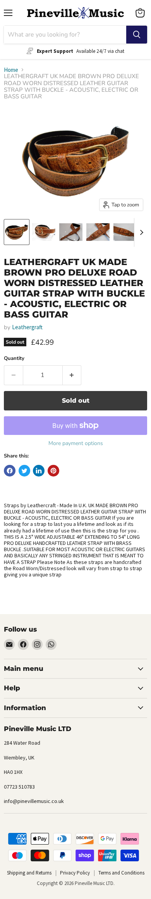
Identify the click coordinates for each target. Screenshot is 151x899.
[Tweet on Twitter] (24, 471)
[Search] (136, 35)
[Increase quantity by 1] (72, 375)
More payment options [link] (75, 443)
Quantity (14, 358)
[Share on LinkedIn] (39, 471)
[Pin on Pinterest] (53, 471)
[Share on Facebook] (9, 471)
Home (11, 69)
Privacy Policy (75, 872)
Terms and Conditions (121, 872)
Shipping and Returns (29, 872)
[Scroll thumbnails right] (140, 232)
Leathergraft (27, 327)
